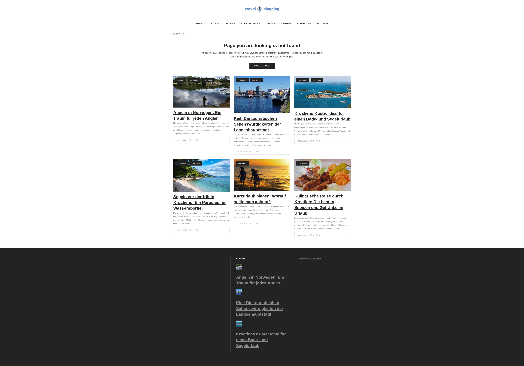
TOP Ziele (208, 80)
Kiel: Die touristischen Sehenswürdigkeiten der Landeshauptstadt (257, 124)
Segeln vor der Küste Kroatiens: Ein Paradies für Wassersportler (199, 202)
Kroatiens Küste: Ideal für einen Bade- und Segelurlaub (261, 340)
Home (175, 34)
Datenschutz (315, 259)
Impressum (304, 259)
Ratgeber (194, 80)
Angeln (181, 80)
